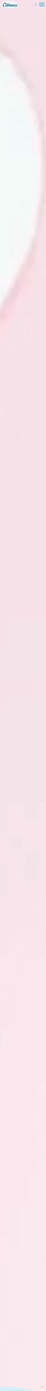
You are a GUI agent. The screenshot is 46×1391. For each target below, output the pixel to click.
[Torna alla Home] (10, 4)
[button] (36, 4)
